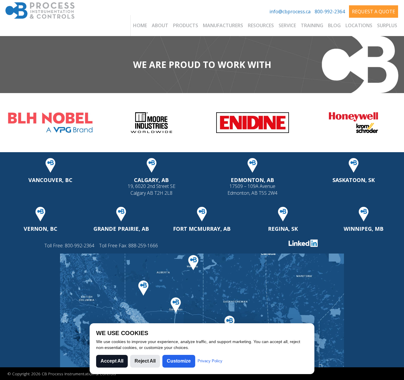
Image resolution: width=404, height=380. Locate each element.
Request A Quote (373, 11)
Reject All (145, 360)
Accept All (112, 360)
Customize (179, 360)
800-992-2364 (330, 11)
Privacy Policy (210, 361)
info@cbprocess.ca (290, 11)
